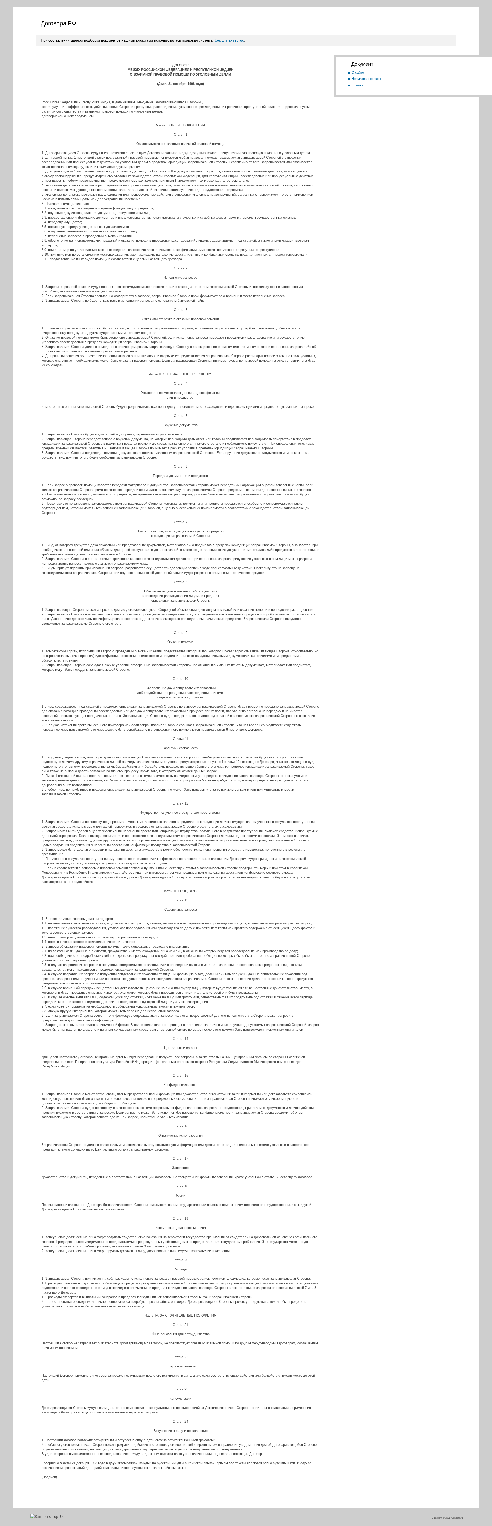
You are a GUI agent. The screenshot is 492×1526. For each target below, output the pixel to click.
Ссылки (357, 85)
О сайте (358, 72)
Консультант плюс (229, 40)
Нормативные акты (366, 79)
